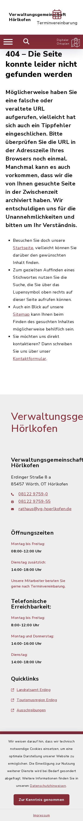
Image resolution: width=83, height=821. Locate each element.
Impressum (41, 815)
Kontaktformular (29, 358)
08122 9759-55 (34, 501)
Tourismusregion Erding (37, 700)
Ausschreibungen (31, 710)
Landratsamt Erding (33, 689)
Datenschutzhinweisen (48, 786)
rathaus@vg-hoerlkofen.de (44, 509)
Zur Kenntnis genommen (41, 799)
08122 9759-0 (33, 494)
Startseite (23, 248)
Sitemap (21, 314)
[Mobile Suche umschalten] (26, 42)
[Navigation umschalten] (8, 42)
